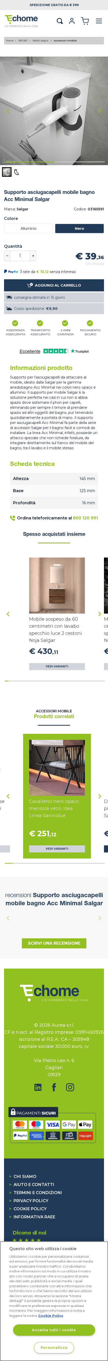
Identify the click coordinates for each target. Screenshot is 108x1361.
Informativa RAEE (32, 1217)
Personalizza (54, 1347)
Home (10, 40)
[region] (54, 1301)
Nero (79, 228)
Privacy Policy (28, 1200)
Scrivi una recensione (54, 943)
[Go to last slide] (8, 111)
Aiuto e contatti (31, 1184)
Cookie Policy (27, 1208)
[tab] (30, 161)
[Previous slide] (8, 918)
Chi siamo (22, 1176)
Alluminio (29, 228)
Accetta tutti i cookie (54, 1330)
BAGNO (23, 40)
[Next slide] (100, 111)
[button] (7, 172)
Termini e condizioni (35, 1192)
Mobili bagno (41, 40)
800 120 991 (85, 518)
